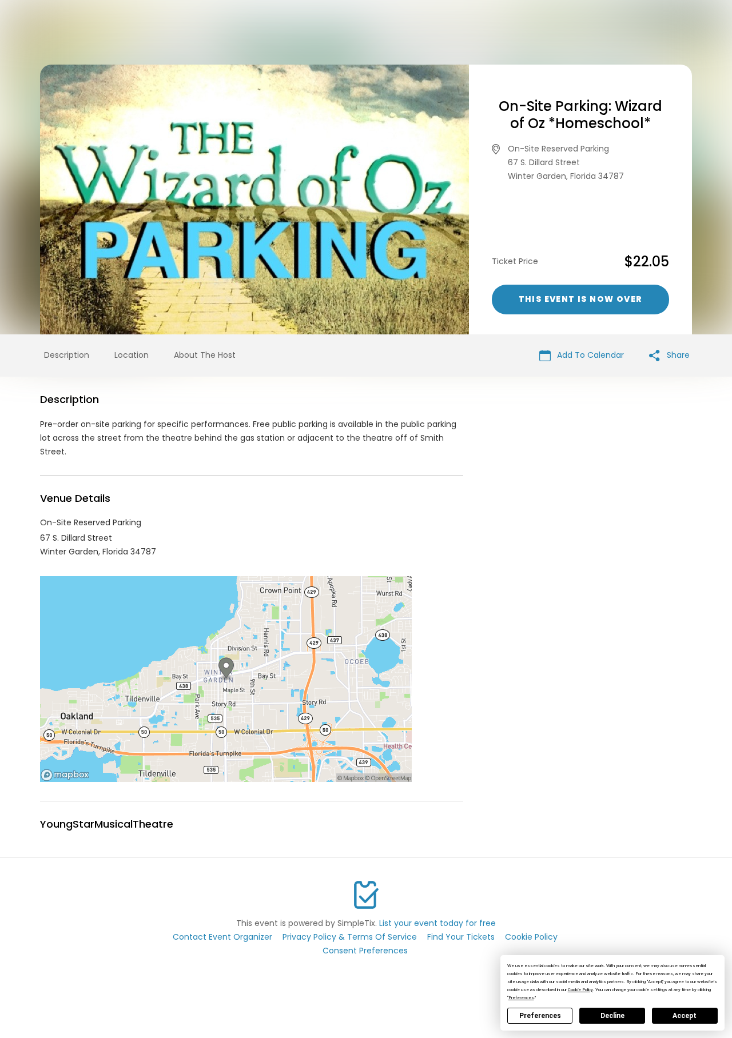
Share (677, 355)
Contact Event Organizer (222, 937)
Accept (685, 1016)
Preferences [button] (521, 997)
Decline (612, 1016)
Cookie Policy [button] (580, 989)
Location (131, 355)
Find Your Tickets (461, 937)
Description (66, 355)
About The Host (205, 355)
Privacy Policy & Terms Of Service (350, 937)
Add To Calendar (589, 355)
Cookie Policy (531, 937)
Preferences (540, 1016)
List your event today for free (437, 923)
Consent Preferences (365, 950)
